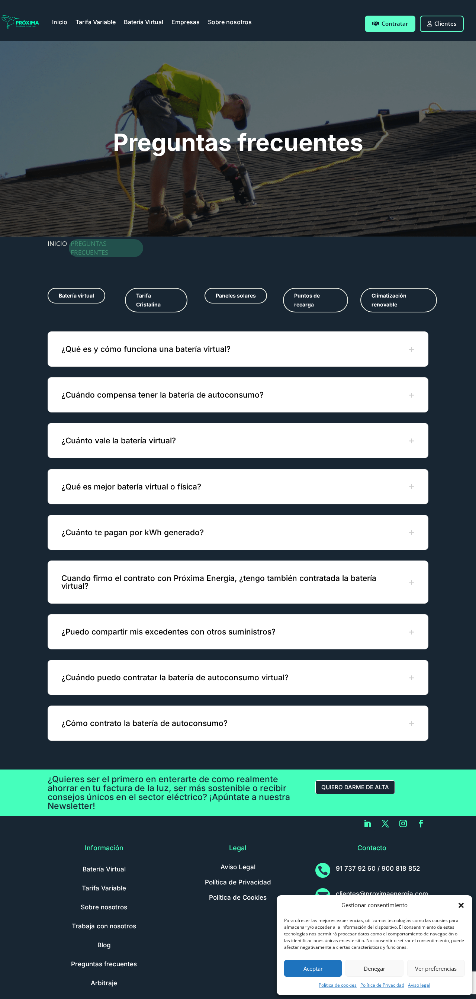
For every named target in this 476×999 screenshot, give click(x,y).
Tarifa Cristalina (148, 300)
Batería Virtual (143, 22)
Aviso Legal (238, 867)
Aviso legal (419, 985)
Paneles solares (236, 295)
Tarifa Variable (95, 22)
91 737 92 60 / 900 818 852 (378, 868)
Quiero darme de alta (355, 787)
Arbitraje (104, 983)
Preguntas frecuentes (104, 964)
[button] (461, 905)
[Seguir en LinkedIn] (367, 823)
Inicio (59, 22)
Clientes (445, 23)
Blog (104, 945)
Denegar (374, 968)
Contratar (395, 23)
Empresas (185, 22)
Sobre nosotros (230, 22)
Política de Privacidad (382, 985)
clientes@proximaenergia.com (382, 893)
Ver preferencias (436, 968)
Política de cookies (338, 985)
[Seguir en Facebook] (421, 823)
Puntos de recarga (307, 300)
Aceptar (313, 968)
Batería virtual (76, 295)
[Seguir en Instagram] (403, 823)
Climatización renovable (389, 300)
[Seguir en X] (385, 823)
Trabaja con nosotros (104, 926)
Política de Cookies (238, 897)
